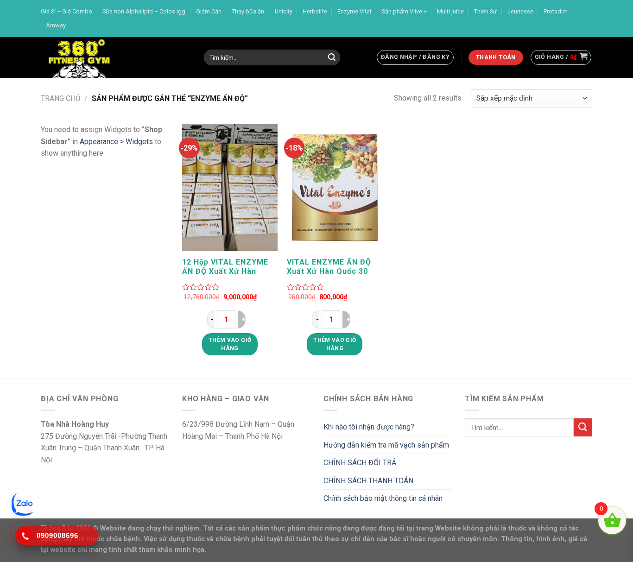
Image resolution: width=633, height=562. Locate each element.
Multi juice (450, 11)
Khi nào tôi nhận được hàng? (368, 427)
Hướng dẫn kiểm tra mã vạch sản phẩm (386, 445)
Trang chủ (60, 98)
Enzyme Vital (354, 11)
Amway (56, 25)
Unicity (283, 11)
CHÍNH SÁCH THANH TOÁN (368, 480)
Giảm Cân (209, 11)
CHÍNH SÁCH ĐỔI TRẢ (359, 462)
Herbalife (315, 11)
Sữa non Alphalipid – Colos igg (143, 11)
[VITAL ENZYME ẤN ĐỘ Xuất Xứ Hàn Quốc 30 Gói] (335, 188)
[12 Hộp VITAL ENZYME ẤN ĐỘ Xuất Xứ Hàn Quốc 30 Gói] (230, 188)
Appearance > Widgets (116, 141)
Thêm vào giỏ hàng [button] (230, 344)
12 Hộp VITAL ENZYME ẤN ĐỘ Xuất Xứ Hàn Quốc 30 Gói (225, 267)
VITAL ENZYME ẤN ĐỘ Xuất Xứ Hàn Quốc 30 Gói (329, 267)
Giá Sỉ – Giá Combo (66, 11)
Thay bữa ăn (248, 11)
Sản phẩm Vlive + (404, 11)
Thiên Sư (485, 11)
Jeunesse (520, 11)
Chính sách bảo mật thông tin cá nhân (383, 498)
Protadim (556, 11)
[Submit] (332, 57)
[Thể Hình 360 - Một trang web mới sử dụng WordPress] (115, 57)
